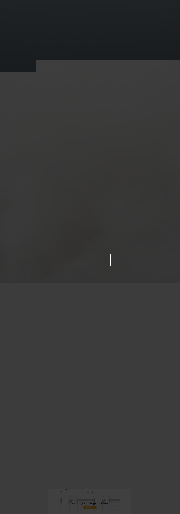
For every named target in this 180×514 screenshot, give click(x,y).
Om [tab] (104, 252)
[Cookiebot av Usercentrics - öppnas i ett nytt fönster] (106, 249)
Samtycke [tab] (76, 252)
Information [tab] (90, 252)
